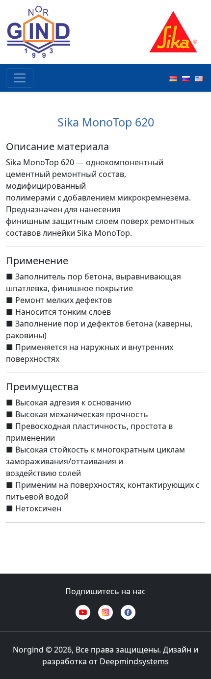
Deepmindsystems (134, 661)
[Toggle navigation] (19, 78)
